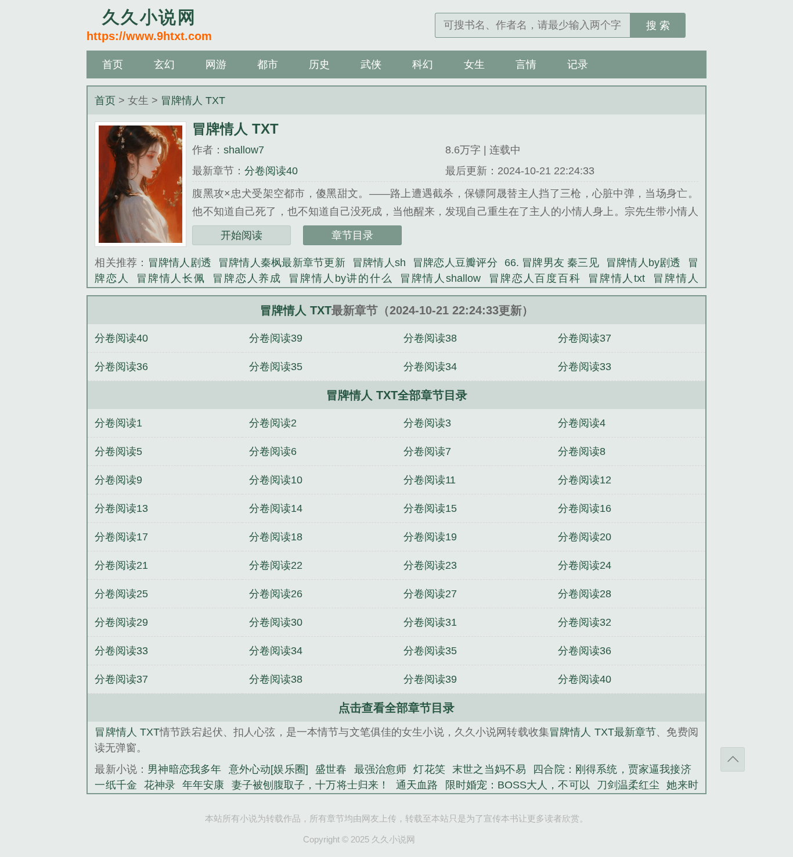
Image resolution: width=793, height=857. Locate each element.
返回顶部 (732, 759)
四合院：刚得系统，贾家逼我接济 (612, 769)
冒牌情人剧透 (179, 262)
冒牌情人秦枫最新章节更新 (281, 262)
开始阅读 (241, 235)
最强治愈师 (380, 769)
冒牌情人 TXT (193, 100)
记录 (577, 64)
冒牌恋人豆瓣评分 (455, 262)
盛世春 (331, 769)
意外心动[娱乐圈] (268, 769)
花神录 (159, 785)
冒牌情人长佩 (171, 278)
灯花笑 (429, 769)
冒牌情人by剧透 (643, 262)
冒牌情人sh (379, 262)
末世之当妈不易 (489, 769)
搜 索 (658, 25)
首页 (112, 64)
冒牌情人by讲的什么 (341, 278)
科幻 (422, 64)
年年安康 (203, 785)
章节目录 (352, 235)
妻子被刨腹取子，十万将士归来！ (311, 785)
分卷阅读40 (271, 171)
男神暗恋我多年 (184, 769)
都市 (267, 64)
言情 (526, 64)
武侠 (371, 64)
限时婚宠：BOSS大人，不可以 (517, 785)
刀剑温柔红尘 (628, 785)
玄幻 (164, 64)
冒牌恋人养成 (247, 278)
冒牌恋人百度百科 (534, 278)
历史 (319, 64)
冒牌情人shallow (440, 278)
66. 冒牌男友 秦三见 (551, 262)
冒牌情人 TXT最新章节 (602, 732)
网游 (216, 64)
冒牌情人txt (616, 278)
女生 (474, 64)
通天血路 (417, 785)
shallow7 (244, 150)
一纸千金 (115, 785)
